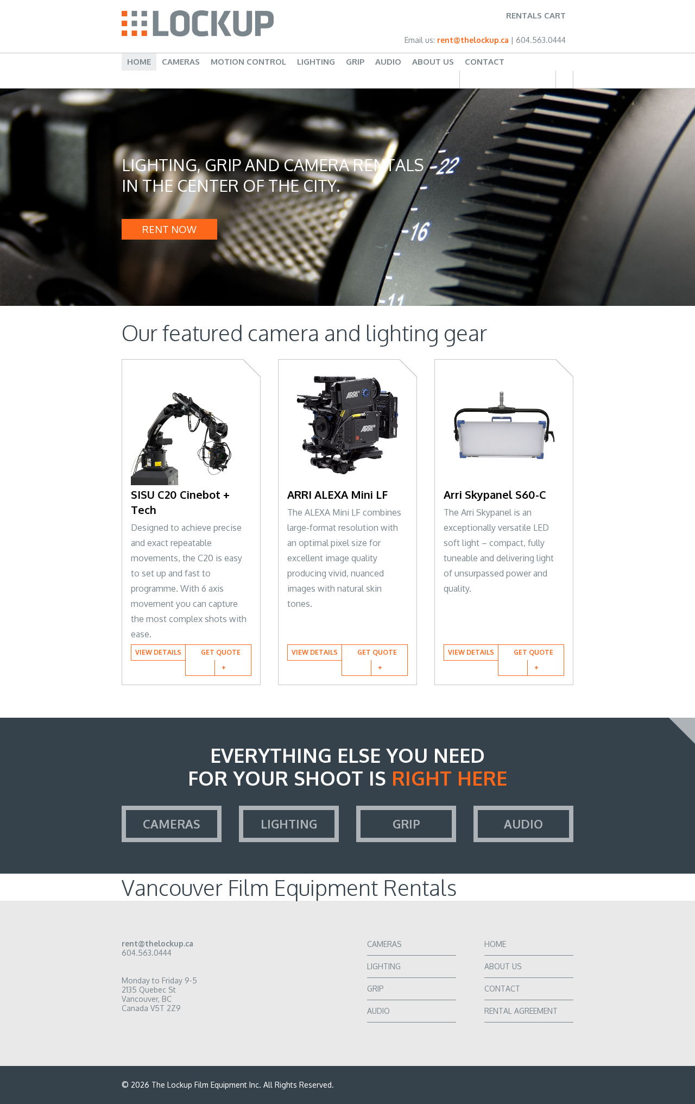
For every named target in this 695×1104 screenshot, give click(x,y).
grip (406, 823)
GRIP (375, 988)
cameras (171, 823)
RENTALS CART (536, 15)
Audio (388, 62)
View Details (158, 652)
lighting (289, 823)
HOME (495, 944)
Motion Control (248, 62)
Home (139, 62)
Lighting (316, 62)
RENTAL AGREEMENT (521, 1010)
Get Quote (221, 652)
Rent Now (169, 229)
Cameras (181, 62)
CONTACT (502, 988)
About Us (433, 62)
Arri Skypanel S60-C (495, 494)
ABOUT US (503, 966)
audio (523, 823)
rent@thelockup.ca (474, 40)
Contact (484, 62)
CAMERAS (384, 944)
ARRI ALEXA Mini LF (337, 494)
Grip (355, 62)
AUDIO (378, 1010)
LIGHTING (384, 966)
